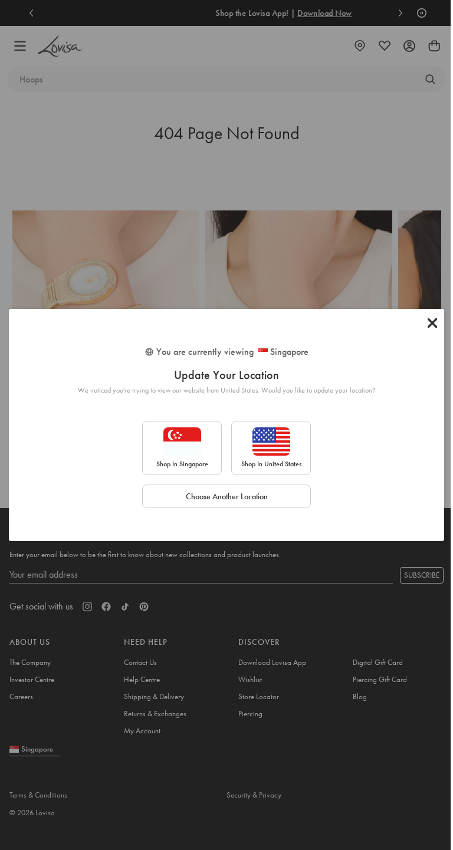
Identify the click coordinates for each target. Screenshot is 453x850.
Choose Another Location (227, 496)
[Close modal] (432, 323)
